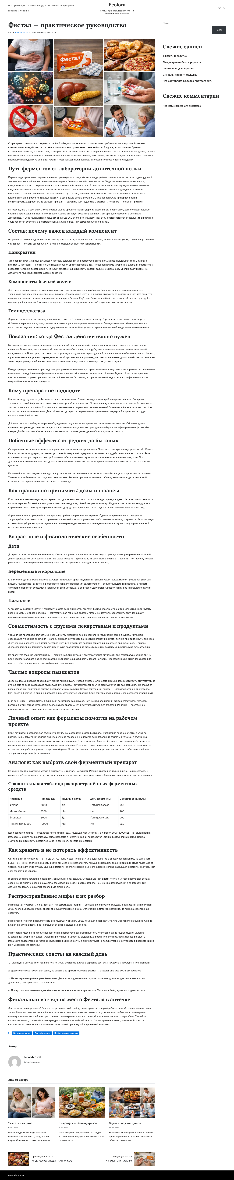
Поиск (166, 23)
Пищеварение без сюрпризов (78, 1123)
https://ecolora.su (32, 1062)
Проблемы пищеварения (61, 5)
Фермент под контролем (125, 1123)
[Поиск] (224, 8)
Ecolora (117, 4)
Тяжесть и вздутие (20, 1123)
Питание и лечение (18, 10)
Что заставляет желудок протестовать (187, 80)
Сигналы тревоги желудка (180, 74)
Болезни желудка (37, 5)
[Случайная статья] (219, 8)
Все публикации (16, 5)
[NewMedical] (14, 1062)
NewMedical (21, 33)
